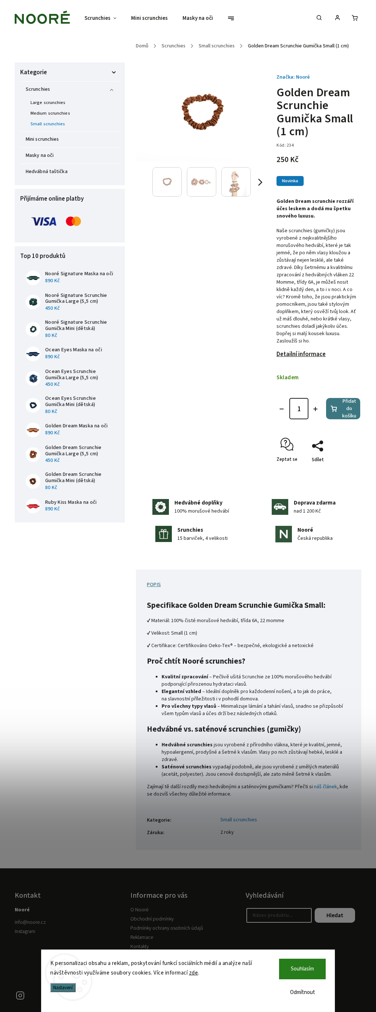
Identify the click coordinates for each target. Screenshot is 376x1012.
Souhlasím (302, 969)
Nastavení (63, 987)
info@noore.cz (30, 922)
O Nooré (139, 910)
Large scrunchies (48, 102)
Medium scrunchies (50, 113)
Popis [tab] (154, 584)
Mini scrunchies (42, 139)
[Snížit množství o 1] (281, 409)
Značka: (293, 77)
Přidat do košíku (349, 408)
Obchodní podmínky (152, 919)
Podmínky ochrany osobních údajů (166, 928)
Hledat (334, 915)
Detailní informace (301, 354)
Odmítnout (302, 992)
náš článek (325, 786)
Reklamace (141, 937)
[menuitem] (104, 18)
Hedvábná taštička (47, 171)
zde (193, 973)
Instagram (25, 931)
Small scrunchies (47, 124)
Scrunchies (38, 89)
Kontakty (139, 946)
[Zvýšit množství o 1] (315, 409)
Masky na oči (40, 155)
